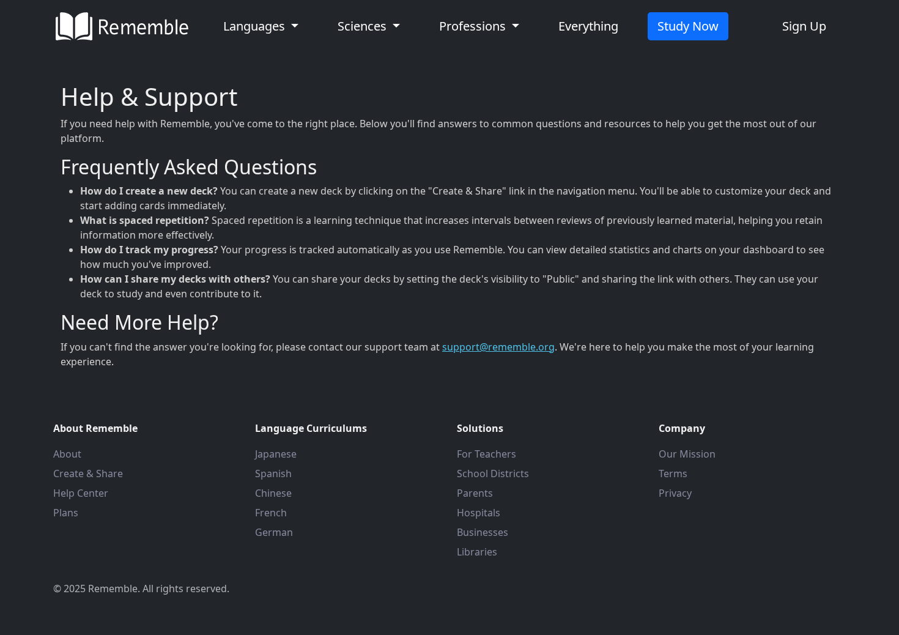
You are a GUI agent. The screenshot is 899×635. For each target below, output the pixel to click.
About (67, 454)
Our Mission (687, 454)
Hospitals (478, 512)
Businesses (482, 532)
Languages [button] (255, 26)
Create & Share (88, 473)
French (271, 512)
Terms (673, 473)
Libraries (477, 552)
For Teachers (486, 454)
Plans (65, 512)
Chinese (273, 493)
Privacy (675, 493)
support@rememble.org (498, 347)
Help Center (80, 493)
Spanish (273, 473)
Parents (475, 493)
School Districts (493, 473)
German (274, 532)
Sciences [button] (364, 26)
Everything (588, 26)
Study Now (688, 26)
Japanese (276, 454)
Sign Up (804, 26)
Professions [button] (474, 26)
